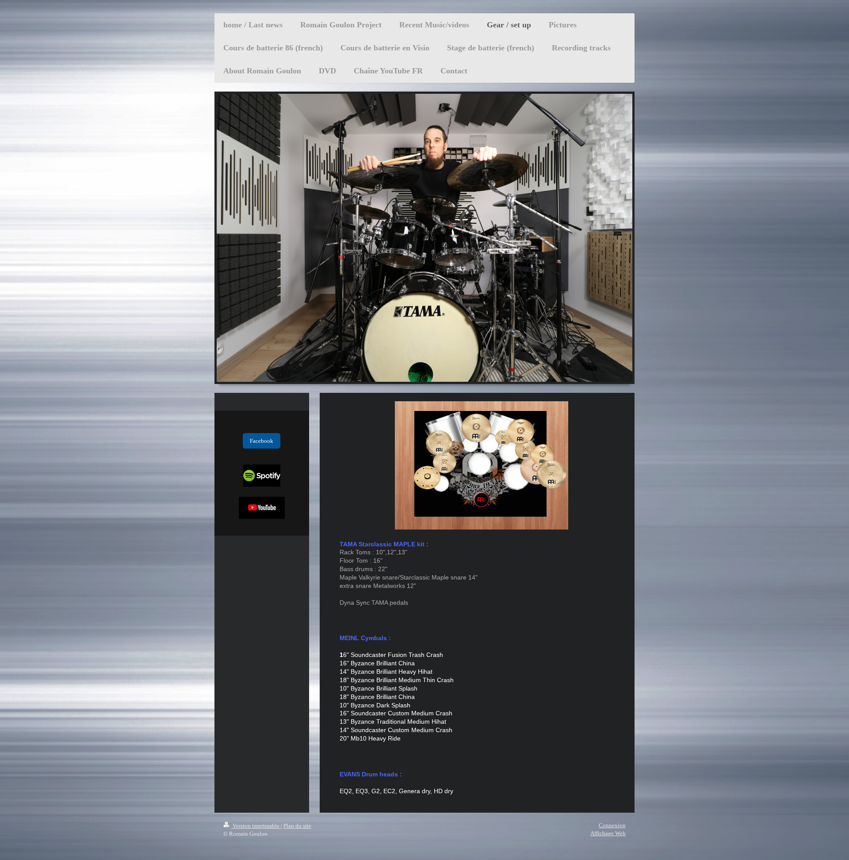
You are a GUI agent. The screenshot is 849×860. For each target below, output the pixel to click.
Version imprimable (256, 825)
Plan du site (297, 825)
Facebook (261, 441)
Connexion (612, 825)
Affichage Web (608, 833)
